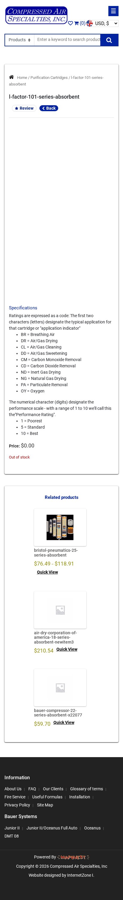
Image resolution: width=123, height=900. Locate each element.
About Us (12, 788)
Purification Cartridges (49, 77)
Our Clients (53, 788)
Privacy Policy (17, 805)
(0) (82, 23)
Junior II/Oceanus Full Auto (52, 828)
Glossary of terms (86, 788)
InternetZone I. (80, 875)
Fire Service (14, 796)
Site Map (45, 805)
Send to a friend (61, 237)
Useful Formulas (47, 796)
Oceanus (92, 828)
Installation (79, 796)
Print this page (61, 247)
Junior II (12, 828)
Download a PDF (61, 258)
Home (22, 77)
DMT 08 (11, 836)
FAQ (32, 788)
